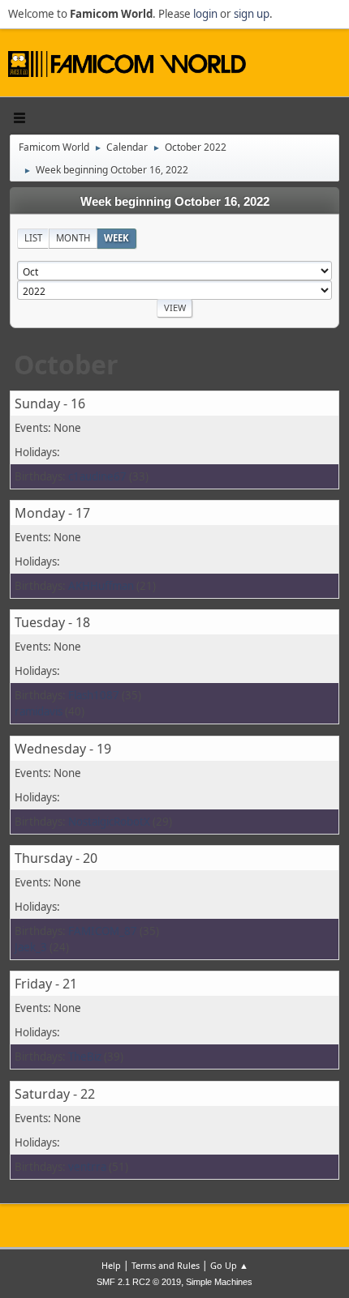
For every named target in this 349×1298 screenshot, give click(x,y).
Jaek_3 (31, 947)
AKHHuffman (101, 586)
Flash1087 (93, 695)
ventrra (87, 1166)
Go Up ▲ (229, 1265)
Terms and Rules (165, 1265)
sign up (251, 13)
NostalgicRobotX (109, 821)
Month (73, 238)
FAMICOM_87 (102, 931)
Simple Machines (219, 1282)
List (33, 238)
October (66, 364)
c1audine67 (97, 476)
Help (111, 1265)
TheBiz (84, 1056)
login (205, 13)
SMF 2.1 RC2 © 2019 (139, 1282)
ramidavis (38, 711)
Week (116, 238)
